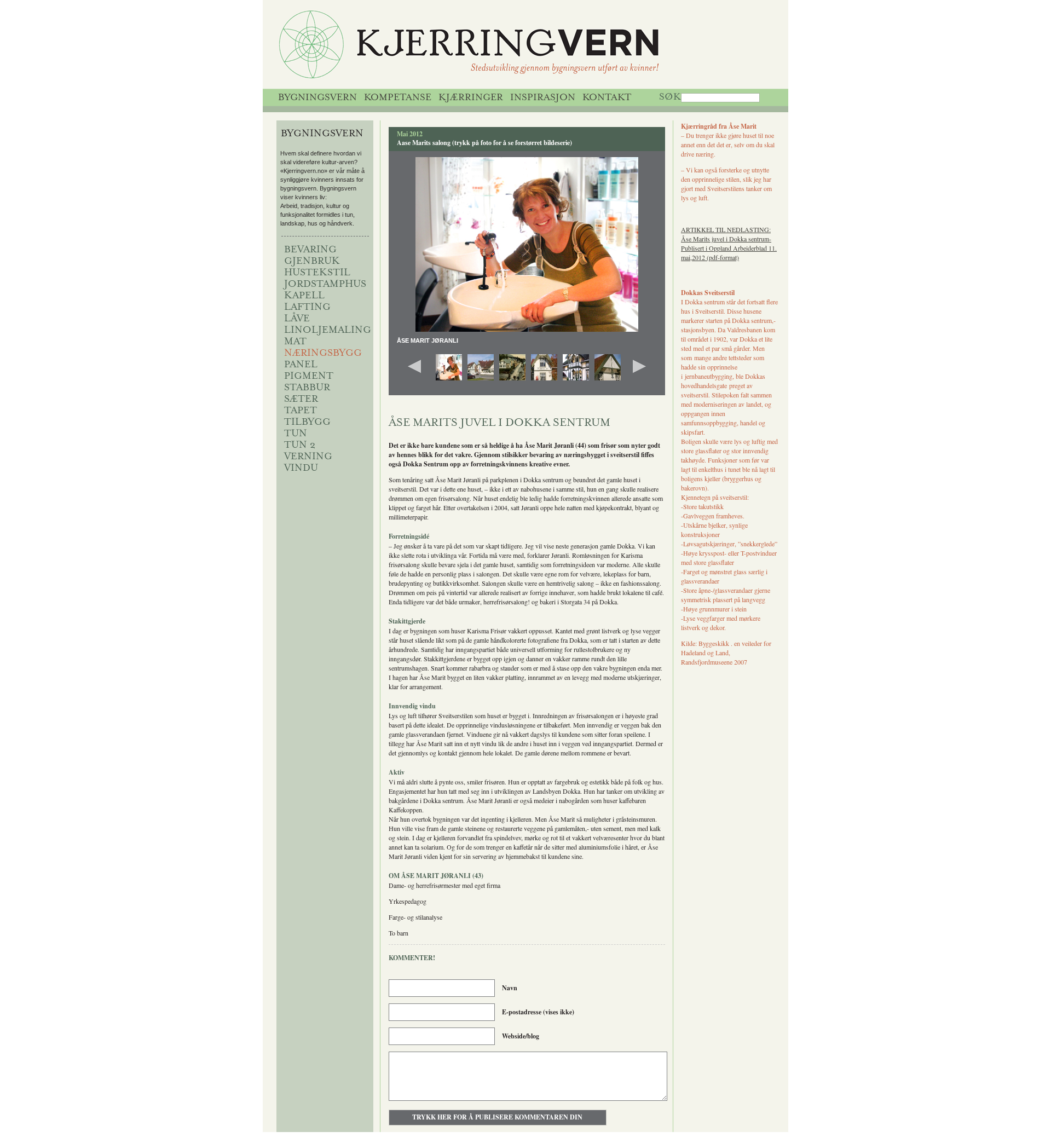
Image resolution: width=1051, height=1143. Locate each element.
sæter (301, 399)
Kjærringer (470, 98)
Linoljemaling (327, 330)
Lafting (307, 307)
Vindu (301, 468)
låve (297, 319)
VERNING (308, 457)
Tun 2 (299, 445)
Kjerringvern (513, 47)
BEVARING (310, 250)
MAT (295, 342)
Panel (300, 365)
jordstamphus (325, 284)
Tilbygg (307, 422)
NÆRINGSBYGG (323, 353)
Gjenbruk (312, 261)
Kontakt (606, 98)
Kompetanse (397, 98)
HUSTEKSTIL (317, 273)
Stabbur (307, 388)
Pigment (308, 376)
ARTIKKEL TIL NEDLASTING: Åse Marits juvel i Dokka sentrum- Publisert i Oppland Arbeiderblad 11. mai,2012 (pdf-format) (729, 243)
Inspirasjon (542, 98)
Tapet (300, 411)
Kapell (304, 296)
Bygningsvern (317, 98)
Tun (295, 434)
